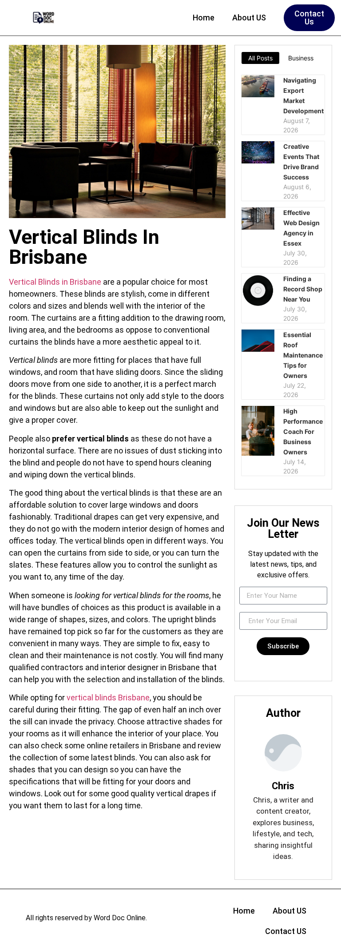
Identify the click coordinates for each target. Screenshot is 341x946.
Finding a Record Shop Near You (302, 289)
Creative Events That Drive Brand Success (301, 162)
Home (203, 17)
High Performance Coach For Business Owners (303, 431)
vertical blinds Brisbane (108, 697)
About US (249, 17)
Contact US (285, 931)
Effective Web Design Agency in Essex (301, 228)
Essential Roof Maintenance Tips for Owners (303, 355)
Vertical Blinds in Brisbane (55, 281)
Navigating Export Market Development (303, 95)
